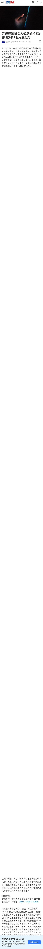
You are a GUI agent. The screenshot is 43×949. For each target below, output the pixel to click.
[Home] (10, 2)
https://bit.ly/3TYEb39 (29, 902)
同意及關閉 (34, 942)
